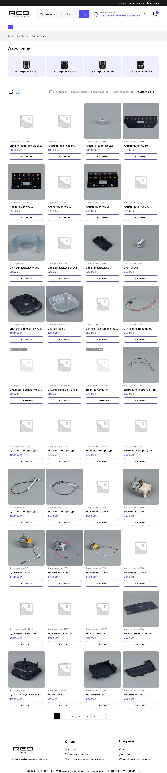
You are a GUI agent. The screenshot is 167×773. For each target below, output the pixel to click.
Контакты (153, 3)
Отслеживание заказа (130, 3)
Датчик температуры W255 (24, 452)
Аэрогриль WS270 (58, 141)
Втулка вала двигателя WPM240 (63, 391)
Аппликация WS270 (137, 206)
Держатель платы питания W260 (98, 696)
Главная (13, 36)
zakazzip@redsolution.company (31, 758)
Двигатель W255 (97, 511)
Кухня (24, 36)
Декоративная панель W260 (138, 635)
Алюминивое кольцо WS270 (61, 147)
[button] (26, 156)
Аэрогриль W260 (96, 141)
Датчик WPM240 (97, 389)
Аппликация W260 (136, 145)
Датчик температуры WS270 (138, 452)
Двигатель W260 (135, 511)
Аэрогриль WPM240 (59, 385)
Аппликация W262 (60, 206)
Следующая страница (109, 716)
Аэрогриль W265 (102, 71)
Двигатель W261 (21, 572)
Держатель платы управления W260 (136, 696)
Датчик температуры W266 (62, 452)
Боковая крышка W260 (24, 267)
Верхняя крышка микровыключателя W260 (102, 269)
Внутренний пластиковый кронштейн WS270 (102, 330)
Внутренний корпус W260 (26, 328)
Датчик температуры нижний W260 (62, 513)
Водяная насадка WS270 (26, 389)
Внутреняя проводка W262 (137, 330)
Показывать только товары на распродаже (80, 91)
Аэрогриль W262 (64, 71)
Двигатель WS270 (60, 633)
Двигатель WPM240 (23, 633)
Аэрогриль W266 (140, 71)
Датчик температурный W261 (139, 391)
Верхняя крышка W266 (62, 267)
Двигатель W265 (97, 572)
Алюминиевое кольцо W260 (99, 147)
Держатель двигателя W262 (24, 696)
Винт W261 (131, 267)
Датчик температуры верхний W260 (24, 513)
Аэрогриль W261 (26, 71)
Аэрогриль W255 (19, 141)
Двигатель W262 (59, 572)
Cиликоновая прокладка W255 (25, 147)
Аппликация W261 (22, 206)
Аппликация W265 (98, 206)
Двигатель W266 (135, 572)
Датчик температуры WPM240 (100, 452)
